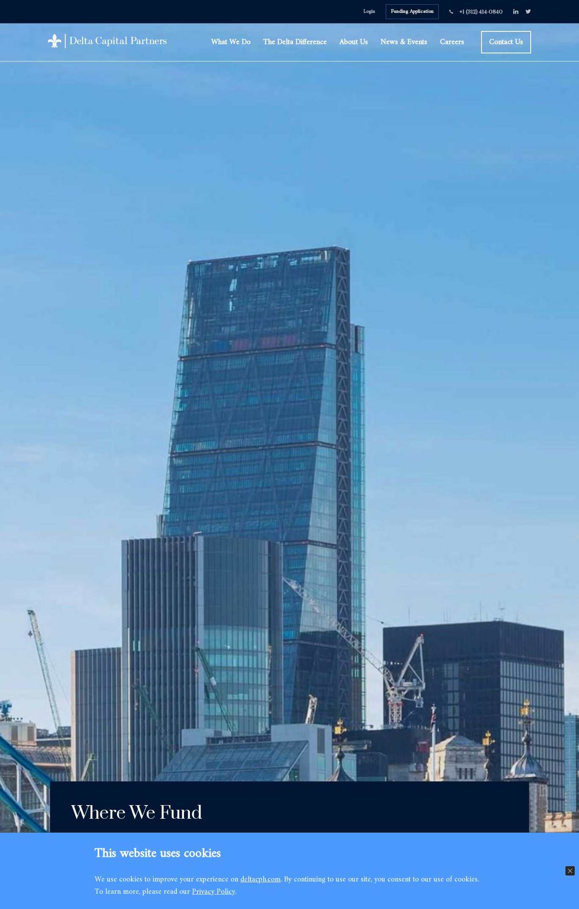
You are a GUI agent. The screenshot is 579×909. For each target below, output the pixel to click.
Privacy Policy (213, 891)
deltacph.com (260, 879)
